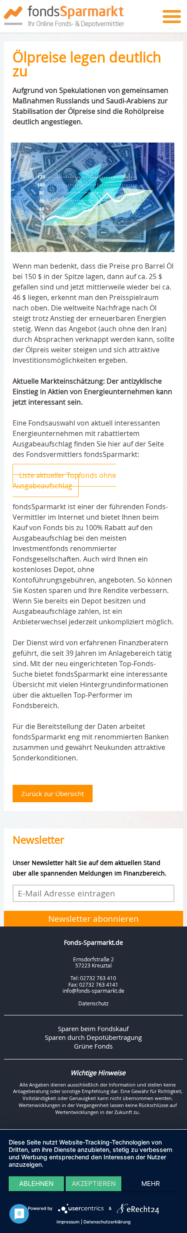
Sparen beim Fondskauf (93, 1028)
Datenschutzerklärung (106, 1221)
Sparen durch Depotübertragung (93, 1037)
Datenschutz (93, 1003)
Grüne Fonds (93, 1046)
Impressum (68, 1221)
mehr (150, 1183)
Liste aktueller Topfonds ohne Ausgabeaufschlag (64, 480)
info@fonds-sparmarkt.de (93, 990)
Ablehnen (36, 1183)
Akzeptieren (94, 1183)
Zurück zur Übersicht (52, 793)
